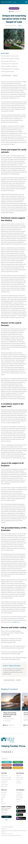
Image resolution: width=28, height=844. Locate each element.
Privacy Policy (4, 833)
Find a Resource (4, 780)
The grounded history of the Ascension (10, 69)
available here (16, 622)
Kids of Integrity (19, 797)
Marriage (6, 762)
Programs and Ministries (6, 779)
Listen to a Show (4, 784)
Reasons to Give (4, 812)
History (15, 75)
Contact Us (3, 803)
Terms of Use (10, 833)
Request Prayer (4, 775)
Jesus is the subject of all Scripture (9, 66)
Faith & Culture (18, 765)
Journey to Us (19, 792)
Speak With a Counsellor (6, 777)
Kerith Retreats (19, 795)
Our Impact (3, 794)
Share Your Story (19, 777)
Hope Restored (19, 794)
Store (6, 819)
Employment (18, 782)
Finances (3, 797)
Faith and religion (6, 75)
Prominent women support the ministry (10, 58)
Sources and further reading (7, 71)
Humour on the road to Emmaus (8, 61)
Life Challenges (7, 765)
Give (7, 816)
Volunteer (18, 780)
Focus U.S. (18, 801)
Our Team (3, 795)
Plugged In (18, 799)
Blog (2, 799)
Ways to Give (4, 813)
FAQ (2, 801)
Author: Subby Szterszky (11, 665)
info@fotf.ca (3, 828)
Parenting (17, 762)
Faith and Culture (14, 8)
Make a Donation (19, 779)
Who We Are (3, 792)
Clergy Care (7, 767)
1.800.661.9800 (9, 827)
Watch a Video (4, 786)
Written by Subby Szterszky (10, 25)
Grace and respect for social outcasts (9, 56)
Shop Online (3, 782)
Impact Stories (18, 767)
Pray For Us (18, 775)
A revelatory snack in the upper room (9, 63)
